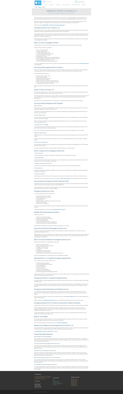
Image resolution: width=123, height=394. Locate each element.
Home (46, 4)
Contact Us (84, 4)
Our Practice (51, 4)
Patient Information (66, 4)
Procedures (58, 4)
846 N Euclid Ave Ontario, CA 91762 (81, 2)
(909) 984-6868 (49, 1)
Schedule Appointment (76, 4)
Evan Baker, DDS (40, 7)
